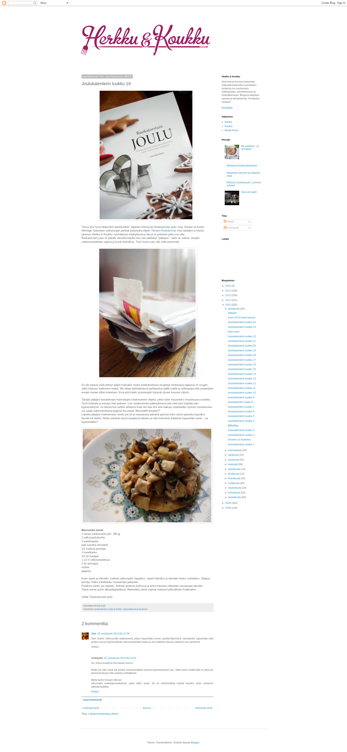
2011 (228, 300)
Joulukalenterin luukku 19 (242, 350)
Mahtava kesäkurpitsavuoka (242, 165)
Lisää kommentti (92, 699)
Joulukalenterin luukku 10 (242, 392)
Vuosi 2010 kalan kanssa (241, 317)
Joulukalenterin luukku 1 (241, 444)
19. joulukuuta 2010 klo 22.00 (120, 658)
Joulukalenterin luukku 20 (242, 345)
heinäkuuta (234, 469)
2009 (228, 503)
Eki (96, 605)
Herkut (228, 122)
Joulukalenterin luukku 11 (242, 388)
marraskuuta (235, 450)
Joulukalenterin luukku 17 (242, 360)
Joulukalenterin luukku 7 (241, 407)
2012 (228, 295)
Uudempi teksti (91, 708)
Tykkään (232, 313)
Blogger (195, 742)
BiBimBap (233, 425)
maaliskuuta (235, 487)
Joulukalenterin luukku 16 (242, 364)
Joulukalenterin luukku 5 (241, 416)
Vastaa (95, 646)
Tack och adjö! (249, 192)
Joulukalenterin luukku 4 (241, 421)
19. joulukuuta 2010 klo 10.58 (113, 633)
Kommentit (232, 227)
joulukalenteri (101, 609)
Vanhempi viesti (203, 708)
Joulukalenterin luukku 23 (242, 327)
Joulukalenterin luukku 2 (241, 435)
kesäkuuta (234, 473)
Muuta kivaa (231, 130)
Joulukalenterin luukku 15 (242, 369)
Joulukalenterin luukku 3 (241, 430)
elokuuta (233, 464)
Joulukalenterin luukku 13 (242, 378)
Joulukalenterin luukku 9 (241, 397)
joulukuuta (234, 308)
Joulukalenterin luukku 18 (242, 355)
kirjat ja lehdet (115, 609)
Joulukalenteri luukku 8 (240, 402)
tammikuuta (234, 497)
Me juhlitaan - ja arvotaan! (250, 147)
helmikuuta (234, 492)
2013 (228, 290)
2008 (228, 507)
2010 (228, 304)
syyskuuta (234, 459)
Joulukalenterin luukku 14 (242, 374)
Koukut (228, 126)
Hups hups (234, 331)
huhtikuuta (234, 483)
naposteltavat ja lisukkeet (135, 609)
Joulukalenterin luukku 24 (242, 322)
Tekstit (230, 221)
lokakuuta (233, 454)
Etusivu (147, 708)
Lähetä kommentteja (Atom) (103, 713)
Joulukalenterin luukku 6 (241, 411)
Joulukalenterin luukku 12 (242, 383)
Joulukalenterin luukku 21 (242, 341)
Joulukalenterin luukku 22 (242, 336)
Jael (93, 633)
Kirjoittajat (227, 107)
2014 (228, 285)
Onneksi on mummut (239, 439)
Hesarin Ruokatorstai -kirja (167, 230)
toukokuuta (234, 478)
